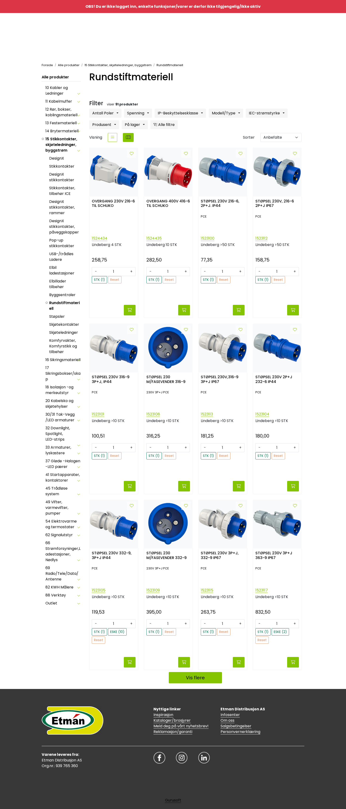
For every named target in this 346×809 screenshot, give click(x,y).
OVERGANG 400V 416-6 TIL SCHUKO (168, 203)
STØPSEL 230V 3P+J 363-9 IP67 (273, 555)
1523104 (262, 414)
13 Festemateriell (61, 123)
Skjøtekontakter (64, 324)
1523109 (153, 590)
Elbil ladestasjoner (61, 270)
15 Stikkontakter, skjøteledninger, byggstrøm (61, 144)
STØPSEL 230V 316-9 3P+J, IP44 (110, 379)
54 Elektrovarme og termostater (61, 524)
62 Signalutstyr (59, 535)
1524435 (154, 238)
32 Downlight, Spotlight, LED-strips (57, 433)
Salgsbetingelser (236, 726)
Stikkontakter (61, 166)
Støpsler (57, 316)
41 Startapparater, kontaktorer (62, 477)
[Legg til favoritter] (131, 153)
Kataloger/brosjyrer (172, 720)
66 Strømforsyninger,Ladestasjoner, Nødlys (62, 551)
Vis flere (195, 677)
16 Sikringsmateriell (62, 359)
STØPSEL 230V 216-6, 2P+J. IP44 (220, 203)
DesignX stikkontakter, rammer (62, 207)
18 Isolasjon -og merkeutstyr (59, 389)
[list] (112, 137)
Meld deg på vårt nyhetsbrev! (181, 726)
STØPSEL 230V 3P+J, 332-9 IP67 (220, 555)
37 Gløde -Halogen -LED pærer (62, 463)
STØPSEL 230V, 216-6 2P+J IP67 (274, 203)
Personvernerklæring (240, 731)
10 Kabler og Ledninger (56, 90)
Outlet (51, 603)
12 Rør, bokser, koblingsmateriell (61, 112)
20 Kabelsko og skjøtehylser (59, 403)
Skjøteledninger (63, 332)
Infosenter (230, 714)
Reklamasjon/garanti (172, 731)
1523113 (207, 414)
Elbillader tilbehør (57, 284)
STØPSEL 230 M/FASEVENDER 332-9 (166, 555)
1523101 (98, 414)
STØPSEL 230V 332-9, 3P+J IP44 (112, 555)
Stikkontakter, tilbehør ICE (62, 190)
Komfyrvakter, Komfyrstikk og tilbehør (63, 346)
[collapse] (78, 93)
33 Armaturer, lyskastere (58, 450)
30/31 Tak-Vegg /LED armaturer (60, 417)
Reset (114, 279)
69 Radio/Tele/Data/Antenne (61, 573)
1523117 (261, 590)
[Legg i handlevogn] (130, 310)
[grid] (128, 137)
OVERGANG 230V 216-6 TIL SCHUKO (113, 203)
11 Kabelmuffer (58, 101)
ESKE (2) (280, 631)
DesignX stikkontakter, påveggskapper (64, 226)
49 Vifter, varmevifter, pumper (56, 507)
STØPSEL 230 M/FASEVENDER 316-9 (165, 379)
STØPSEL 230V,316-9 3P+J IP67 (219, 379)
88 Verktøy (55, 595)
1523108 (153, 414)
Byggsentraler (62, 295)
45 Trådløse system (56, 491)
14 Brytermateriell (62, 131)
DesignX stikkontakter (61, 177)
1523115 (207, 590)
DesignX (56, 158)
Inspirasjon (163, 714)
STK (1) (99, 279)
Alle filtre (166, 124)
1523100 (207, 238)
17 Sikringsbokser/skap (62, 373)
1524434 (99, 238)
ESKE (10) (117, 631)
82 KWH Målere (59, 587)
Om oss (227, 720)
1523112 (261, 238)
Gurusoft (173, 800)
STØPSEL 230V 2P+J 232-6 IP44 (273, 379)
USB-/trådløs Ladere (61, 256)
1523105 (98, 590)
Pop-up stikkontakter (61, 243)
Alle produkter (55, 77)
